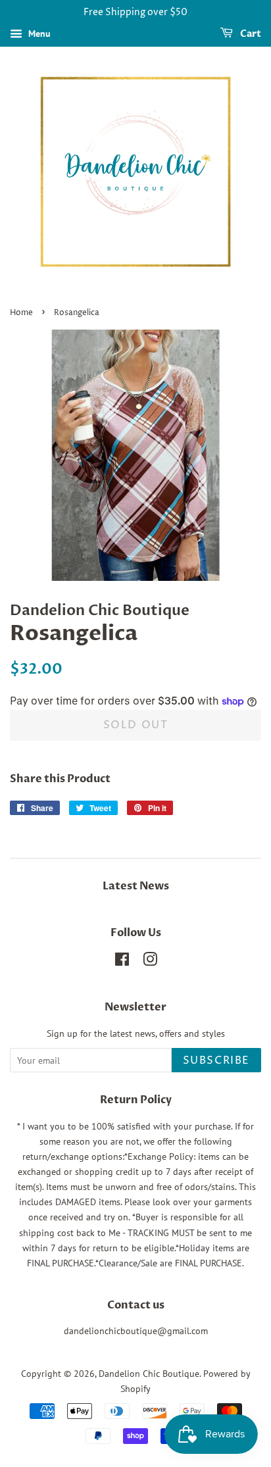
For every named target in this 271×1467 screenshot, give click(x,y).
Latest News (136, 886)
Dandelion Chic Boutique (149, 1374)
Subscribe (216, 1060)
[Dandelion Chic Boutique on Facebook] (122, 962)
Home (21, 312)
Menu (38, 33)
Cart (249, 34)
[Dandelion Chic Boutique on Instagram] (150, 962)
